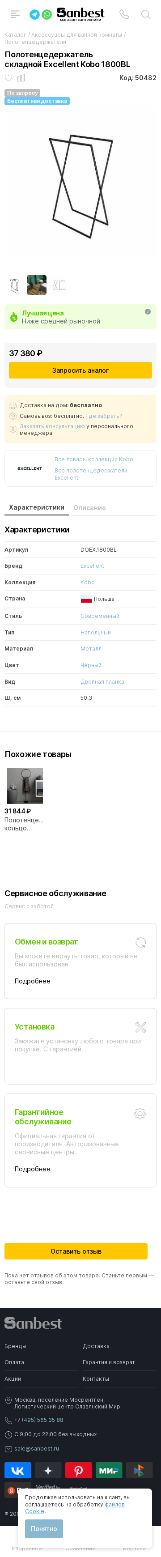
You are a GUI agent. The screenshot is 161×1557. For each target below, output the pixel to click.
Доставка (96, 1346)
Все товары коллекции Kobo (94, 459)
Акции (12, 1378)
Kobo (87, 582)
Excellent (92, 565)
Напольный (95, 632)
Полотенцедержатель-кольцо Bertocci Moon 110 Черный (25, 824)
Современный (99, 616)
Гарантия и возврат (109, 1362)
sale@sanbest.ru (36, 1448)
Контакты (96, 1378)
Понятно (44, 1528)
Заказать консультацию (52, 426)
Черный (91, 665)
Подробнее (33, 981)
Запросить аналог (80, 370)
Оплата (14, 1362)
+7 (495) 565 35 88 (39, 1420)
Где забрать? (104, 416)
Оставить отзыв (76, 1251)
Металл (91, 648)
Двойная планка (102, 681)
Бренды (15, 1346)
